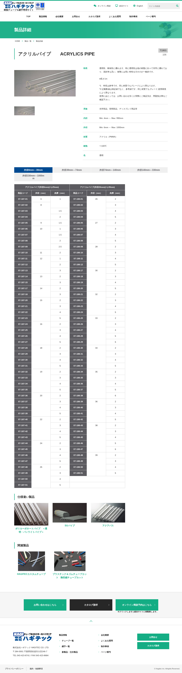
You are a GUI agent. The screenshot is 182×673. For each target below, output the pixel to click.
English (140, 6)
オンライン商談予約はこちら (137, 605)
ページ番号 (106, 652)
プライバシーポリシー (14, 669)
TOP (28, 16)
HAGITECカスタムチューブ (31, 574)
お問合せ (76, 16)
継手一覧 (66, 646)
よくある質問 (115, 16)
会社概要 (59, 16)
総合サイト (124, 6)
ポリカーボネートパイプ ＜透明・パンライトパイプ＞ (31, 530)
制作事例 (133, 16)
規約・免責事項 (36, 669)
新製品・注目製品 (70, 652)
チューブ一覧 (68, 641)
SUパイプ (70, 525)
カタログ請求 (94, 16)
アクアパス (108, 525)
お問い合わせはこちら (45, 605)
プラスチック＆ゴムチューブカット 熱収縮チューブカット (70, 576)
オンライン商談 (104, 6)
